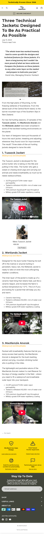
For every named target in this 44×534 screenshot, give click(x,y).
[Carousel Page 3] (23, 99)
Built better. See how (11, 469)
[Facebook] (3, 519)
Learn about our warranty (9, 454)
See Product (22, 248)
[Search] (7, 8)
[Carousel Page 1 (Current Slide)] (20, 99)
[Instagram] (6, 519)
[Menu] (2, 8)
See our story (33, 469)
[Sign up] (39, 489)
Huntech (24, 525)
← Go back (6, 433)
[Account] (37, 8)
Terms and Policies (22, 530)
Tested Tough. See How (33, 454)
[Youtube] (10, 519)
